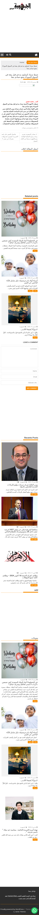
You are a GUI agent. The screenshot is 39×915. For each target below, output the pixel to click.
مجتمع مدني (30, 128)
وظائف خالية (34, 494)
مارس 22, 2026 (31, 278)
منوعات (24, 128)
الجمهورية (23, 238)
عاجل (35, 128)
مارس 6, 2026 (32, 827)
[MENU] (2, 54)
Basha (22, 82)
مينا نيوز (32, 896)
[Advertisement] (19, 32)
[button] (34, 910)
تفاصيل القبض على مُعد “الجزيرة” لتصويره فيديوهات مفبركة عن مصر (10, 136)
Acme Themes (20, 912)
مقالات (35, 291)
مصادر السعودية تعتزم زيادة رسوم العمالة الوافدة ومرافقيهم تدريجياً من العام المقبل (29, 137)
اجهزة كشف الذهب (23, 896)
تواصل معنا (31, 891)
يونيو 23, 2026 (32, 238)
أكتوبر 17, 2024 (32, 573)
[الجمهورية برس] (36, 54)
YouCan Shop (12, 896)
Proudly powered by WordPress (12, 909)
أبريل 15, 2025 (32, 482)
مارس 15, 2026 (31, 326)
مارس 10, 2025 (31, 527)
